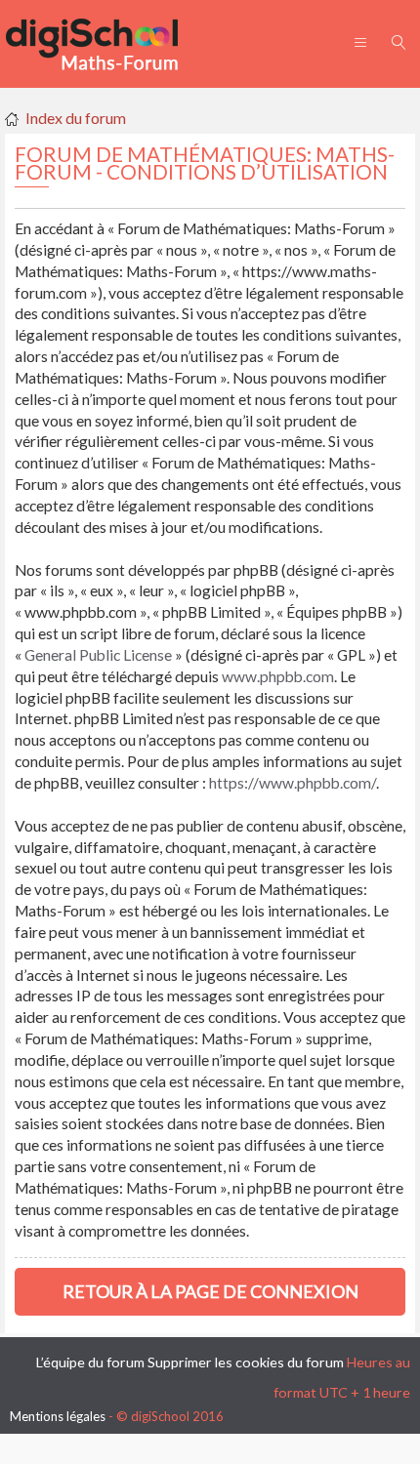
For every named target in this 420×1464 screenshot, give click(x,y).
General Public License (98, 655)
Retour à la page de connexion (210, 1291)
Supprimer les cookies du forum (245, 1362)
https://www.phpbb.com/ (292, 783)
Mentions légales (57, 1416)
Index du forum (75, 117)
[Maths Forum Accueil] (105, 44)
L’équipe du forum (90, 1362)
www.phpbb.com (278, 676)
